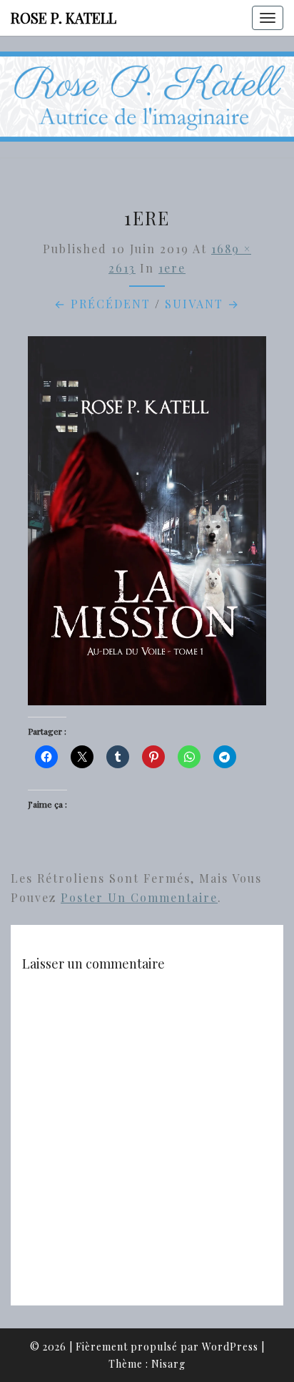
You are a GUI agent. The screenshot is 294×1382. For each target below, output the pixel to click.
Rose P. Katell (63, 17)
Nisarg (168, 1364)
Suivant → (202, 303)
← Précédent (102, 303)
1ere (172, 267)
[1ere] (147, 524)
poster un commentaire (139, 897)
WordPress (230, 1346)
